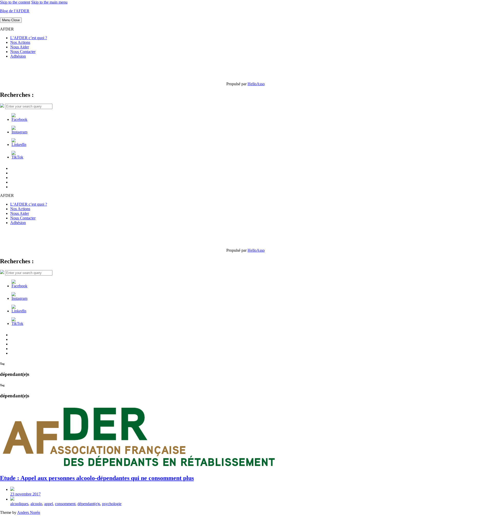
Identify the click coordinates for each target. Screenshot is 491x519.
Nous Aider (19, 47)
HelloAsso (256, 84)
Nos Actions (20, 42)
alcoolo (36, 504)
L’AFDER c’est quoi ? (28, 38)
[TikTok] (17, 157)
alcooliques (19, 504)
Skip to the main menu (49, 2)
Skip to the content (15, 2)
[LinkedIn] (19, 144)
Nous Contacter (23, 51)
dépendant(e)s (88, 504)
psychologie (111, 504)
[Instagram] (19, 132)
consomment (65, 504)
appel (48, 504)
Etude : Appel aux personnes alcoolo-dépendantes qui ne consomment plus (97, 478)
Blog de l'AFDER (14, 11)
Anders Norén (28, 512)
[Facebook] (19, 119)
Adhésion (18, 56)
